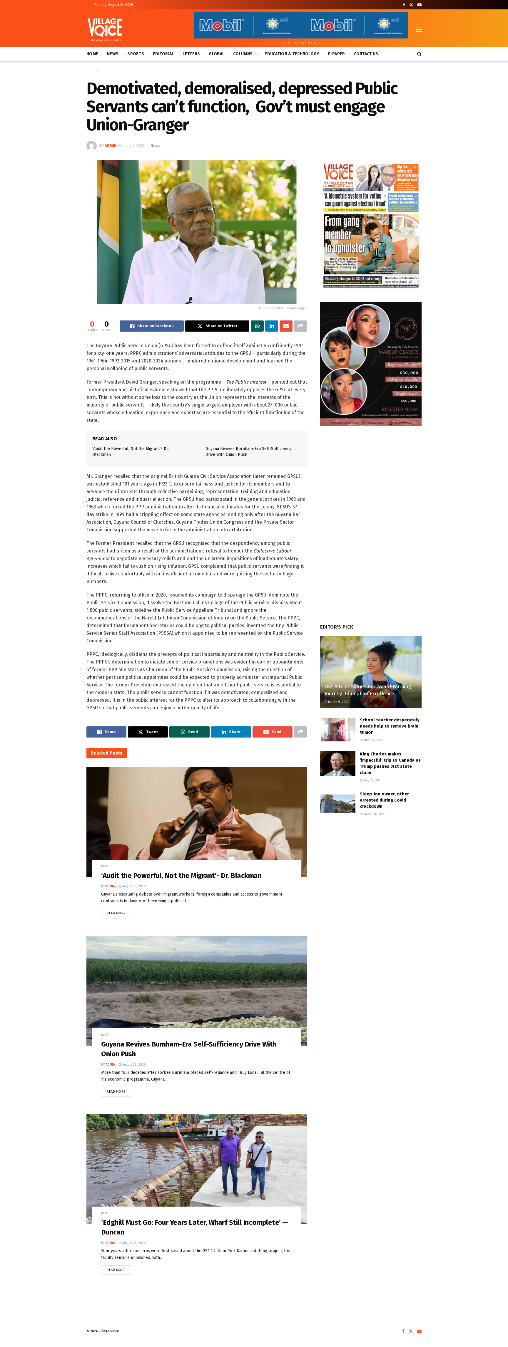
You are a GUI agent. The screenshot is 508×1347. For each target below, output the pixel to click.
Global (216, 53)
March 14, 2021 (373, 814)
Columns (243, 53)
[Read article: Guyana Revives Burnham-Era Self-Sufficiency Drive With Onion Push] (196, 991)
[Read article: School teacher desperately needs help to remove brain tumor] (337, 729)
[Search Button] (419, 54)
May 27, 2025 (372, 780)
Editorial (163, 53)
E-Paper (336, 53)
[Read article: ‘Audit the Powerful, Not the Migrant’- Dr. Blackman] (196, 822)
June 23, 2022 (372, 740)
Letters (191, 53)
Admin (111, 145)
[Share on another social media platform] (300, 326)
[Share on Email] (286, 326)
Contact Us (366, 53)
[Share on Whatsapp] (257, 326)
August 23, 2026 (133, 886)
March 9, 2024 (338, 702)
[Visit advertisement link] (371, 225)
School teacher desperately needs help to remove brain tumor (390, 726)
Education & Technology (292, 53)
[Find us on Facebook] (404, 5)
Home (92, 53)
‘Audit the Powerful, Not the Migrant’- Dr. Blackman (181, 875)
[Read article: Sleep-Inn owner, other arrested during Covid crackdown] (337, 803)
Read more (119, 912)
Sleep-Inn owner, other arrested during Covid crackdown (384, 800)
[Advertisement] (371, 870)
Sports (135, 53)
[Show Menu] (419, 30)
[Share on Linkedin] (271, 326)
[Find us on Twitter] (411, 5)
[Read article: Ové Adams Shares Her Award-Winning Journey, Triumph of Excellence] (371, 672)
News (112, 53)
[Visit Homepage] (104, 29)
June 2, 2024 (134, 145)
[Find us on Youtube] (419, 5)
